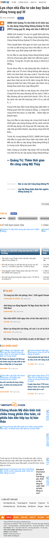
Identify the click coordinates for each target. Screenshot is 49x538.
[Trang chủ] (2, 23)
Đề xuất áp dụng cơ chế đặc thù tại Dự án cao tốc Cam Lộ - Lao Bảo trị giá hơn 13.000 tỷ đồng (20, 266)
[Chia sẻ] (2, 29)
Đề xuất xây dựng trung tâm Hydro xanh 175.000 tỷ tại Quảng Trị (20, 278)
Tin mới (8, 290)
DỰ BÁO (16, 517)
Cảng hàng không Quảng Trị (28, 218)
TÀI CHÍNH (41, 517)
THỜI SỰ (8, 517)
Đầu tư (33, 2)
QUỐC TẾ (32, 517)
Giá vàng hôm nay (9, 503)
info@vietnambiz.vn (14, 534)
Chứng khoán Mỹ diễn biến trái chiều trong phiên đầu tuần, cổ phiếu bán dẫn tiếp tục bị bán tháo (20, 415)
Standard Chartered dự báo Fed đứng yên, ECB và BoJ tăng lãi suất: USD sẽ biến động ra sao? (40, 481)
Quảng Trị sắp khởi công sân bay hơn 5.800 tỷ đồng (19, 251)
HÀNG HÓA (24, 517)
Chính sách (23, 2)
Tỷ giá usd (32, 503)
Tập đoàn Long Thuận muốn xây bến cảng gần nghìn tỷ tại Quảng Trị (19, 259)
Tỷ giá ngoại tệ (22, 503)
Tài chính (7, 322)
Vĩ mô (14, 2)
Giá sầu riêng (21, 506)
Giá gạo (40, 506)
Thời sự (5, 2)
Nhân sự (42, 2)
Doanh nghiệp (8, 311)
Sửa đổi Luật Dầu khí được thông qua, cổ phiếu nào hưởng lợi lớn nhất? (11, 385)
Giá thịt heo (32, 506)
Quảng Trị (12, 218)
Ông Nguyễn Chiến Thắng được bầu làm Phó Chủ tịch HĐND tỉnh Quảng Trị (20, 272)
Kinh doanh (7, 332)
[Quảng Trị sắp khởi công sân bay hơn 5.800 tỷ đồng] (20, 242)
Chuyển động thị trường (12, 299)
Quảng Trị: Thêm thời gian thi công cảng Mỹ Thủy (27, 162)
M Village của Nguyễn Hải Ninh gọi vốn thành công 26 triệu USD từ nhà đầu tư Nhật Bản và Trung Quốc (12, 361)
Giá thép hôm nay (9, 506)
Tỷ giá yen (41, 503)
